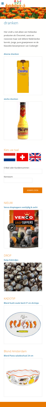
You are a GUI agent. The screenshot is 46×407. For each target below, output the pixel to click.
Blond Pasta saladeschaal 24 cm (18, 355)
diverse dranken (11, 54)
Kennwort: (8, 176)
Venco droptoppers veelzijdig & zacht (21, 207)
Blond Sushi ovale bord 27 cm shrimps (21, 303)
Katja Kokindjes (11, 260)
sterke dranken (11, 99)
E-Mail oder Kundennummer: (16, 167)
